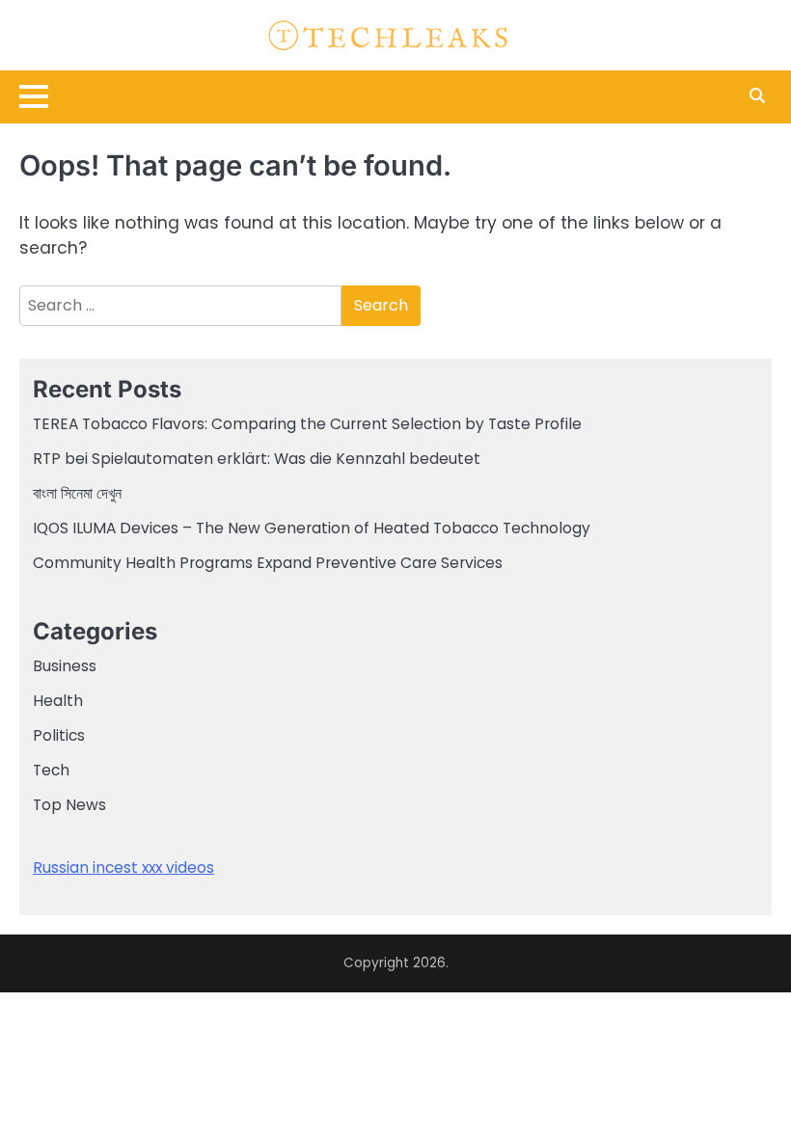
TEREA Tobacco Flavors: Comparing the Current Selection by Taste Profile (307, 424)
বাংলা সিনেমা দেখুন (77, 493)
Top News (69, 805)
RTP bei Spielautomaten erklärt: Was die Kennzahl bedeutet (256, 458)
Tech (51, 770)
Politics (59, 735)
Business (64, 666)
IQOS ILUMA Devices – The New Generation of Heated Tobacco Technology (311, 528)
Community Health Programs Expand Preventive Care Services (268, 563)
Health (58, 701)
